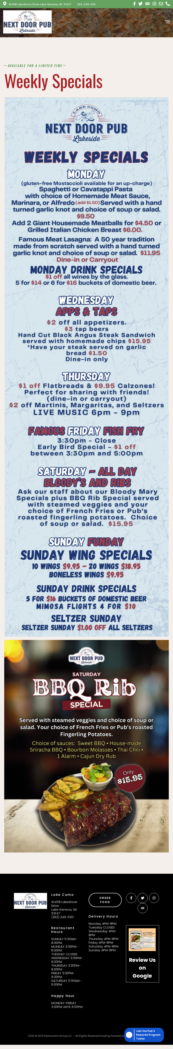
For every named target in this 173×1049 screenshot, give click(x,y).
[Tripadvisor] (143, 908)
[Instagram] (154, 898)
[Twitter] (143, 898)
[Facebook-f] (131, 898)
